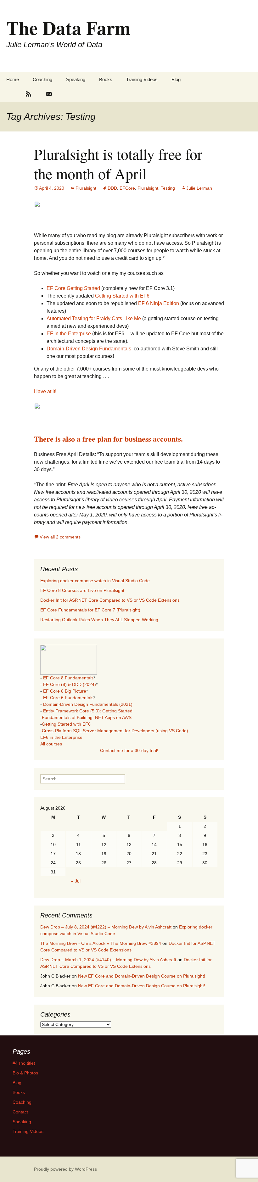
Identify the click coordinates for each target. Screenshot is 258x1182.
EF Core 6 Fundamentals (68, 697)
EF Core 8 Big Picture (64, 691)
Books (105, 79)
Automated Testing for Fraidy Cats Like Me (94, 318)
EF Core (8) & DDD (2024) (69, 684)
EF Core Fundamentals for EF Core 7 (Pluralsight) (90, 609)
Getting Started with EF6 (122, 295)
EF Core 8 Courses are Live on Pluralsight (82, 590)
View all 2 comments (60, 536)
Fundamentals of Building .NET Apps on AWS (87, 717)
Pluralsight (86, 188)
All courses (51, 743)
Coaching (42, 79)
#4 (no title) (24, 1063)
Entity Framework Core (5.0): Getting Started (87, 710)
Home (12, 79)
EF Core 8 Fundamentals (68, 677)
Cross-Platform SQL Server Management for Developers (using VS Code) (115, 730)
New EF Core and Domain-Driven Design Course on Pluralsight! (141, 975)
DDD (112, 188)
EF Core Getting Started (73, 288)
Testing (168, 188)
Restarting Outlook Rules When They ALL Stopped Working (99, 619)
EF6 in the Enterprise (61, 737)
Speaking (75, 79)
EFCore (127, 188)
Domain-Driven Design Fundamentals (89, 348)
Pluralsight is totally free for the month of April (118, 163)
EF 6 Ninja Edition (158, 303)
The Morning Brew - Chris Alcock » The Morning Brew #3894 (100, 943)
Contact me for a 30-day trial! (129, 750)
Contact (20, 1111)
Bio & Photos (25, 1072)
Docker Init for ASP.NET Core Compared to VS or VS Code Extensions (110, 600)
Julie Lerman (199, 188)
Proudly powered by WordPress (65, 1169)
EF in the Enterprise (69, 333)
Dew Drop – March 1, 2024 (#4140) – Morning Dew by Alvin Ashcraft (108, 959)
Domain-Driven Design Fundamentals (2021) (87, 704)
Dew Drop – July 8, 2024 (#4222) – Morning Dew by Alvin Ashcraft (105, 926)
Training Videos (142, 79)
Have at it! (45, 391)
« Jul (76, 881)
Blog (176, 79)
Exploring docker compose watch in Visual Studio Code (95, 580)
